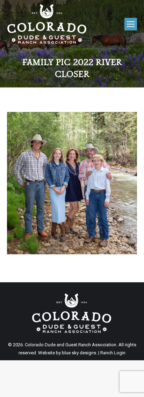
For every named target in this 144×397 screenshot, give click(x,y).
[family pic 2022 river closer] (72, 183)
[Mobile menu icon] (130, 24)
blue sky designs (79, 352)
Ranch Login (112, 352)
